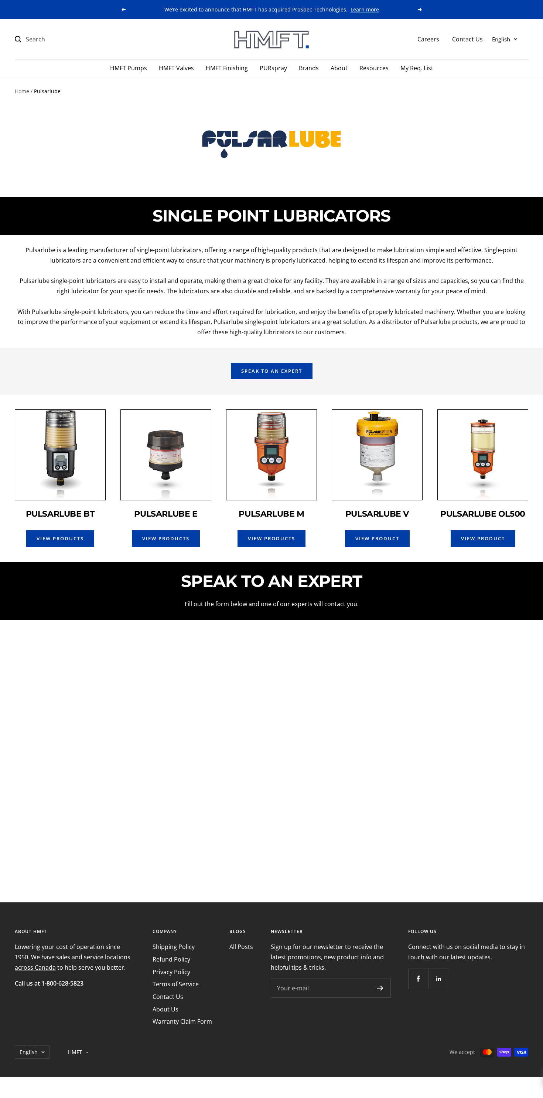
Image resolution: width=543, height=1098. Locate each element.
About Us (165, 1009)
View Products (60, 538)
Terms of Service (176, 984)
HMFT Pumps (128, 68)
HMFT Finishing (227, 68)
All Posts (241, 947)
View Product (377, 538)
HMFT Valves (176, 68)
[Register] (380, 988)
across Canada (35, 967)
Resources (374, 68)
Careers (428, 39)
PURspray (273, 68)
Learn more (365, 9)
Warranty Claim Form (182, 1021)
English (501, 39)
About (339, 68)
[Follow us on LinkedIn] (438, 979)
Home (22, 91)
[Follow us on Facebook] (418, 979)
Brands (309, 68)
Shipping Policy (174, 947)
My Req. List (416, 68)
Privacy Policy (171, 972)
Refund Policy (171, 959)
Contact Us (467, 39)
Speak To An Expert (271, 371)
